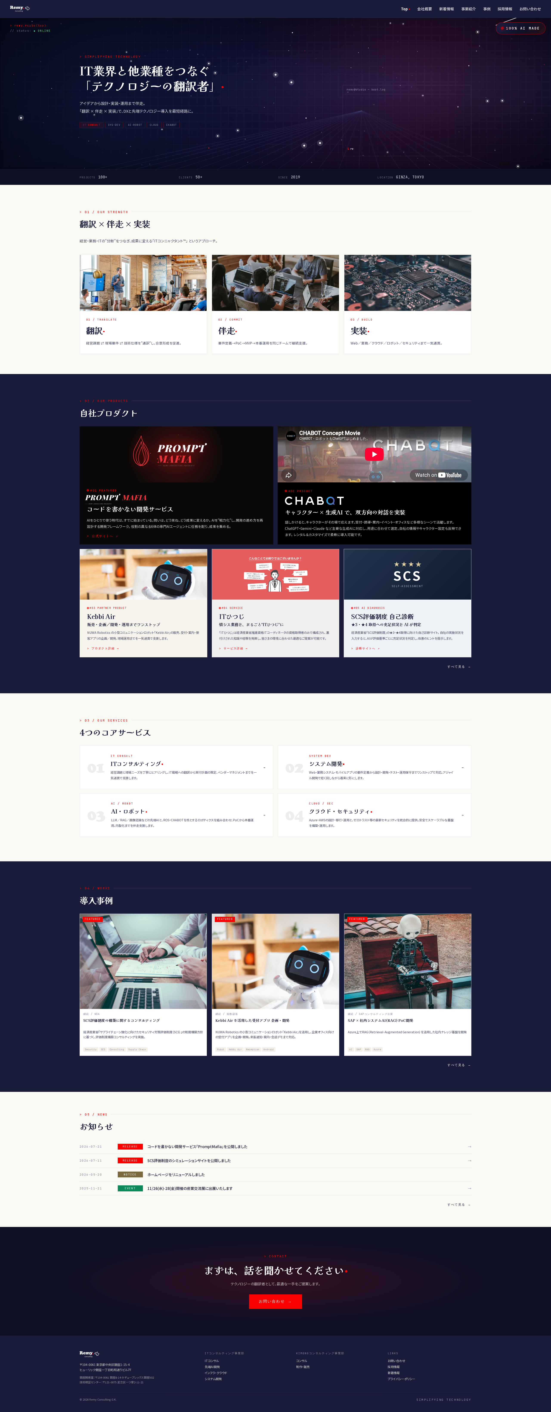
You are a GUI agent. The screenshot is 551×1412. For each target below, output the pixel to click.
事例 (487, 8)
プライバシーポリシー (401, 1378)
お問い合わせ (530, 8)
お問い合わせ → (275, 1301)
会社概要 (424, 8)
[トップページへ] (20, 9)
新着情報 (446, 8)
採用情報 (505, 8)
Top (404, 8)
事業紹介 (468, 8)
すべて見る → (459, 666)
